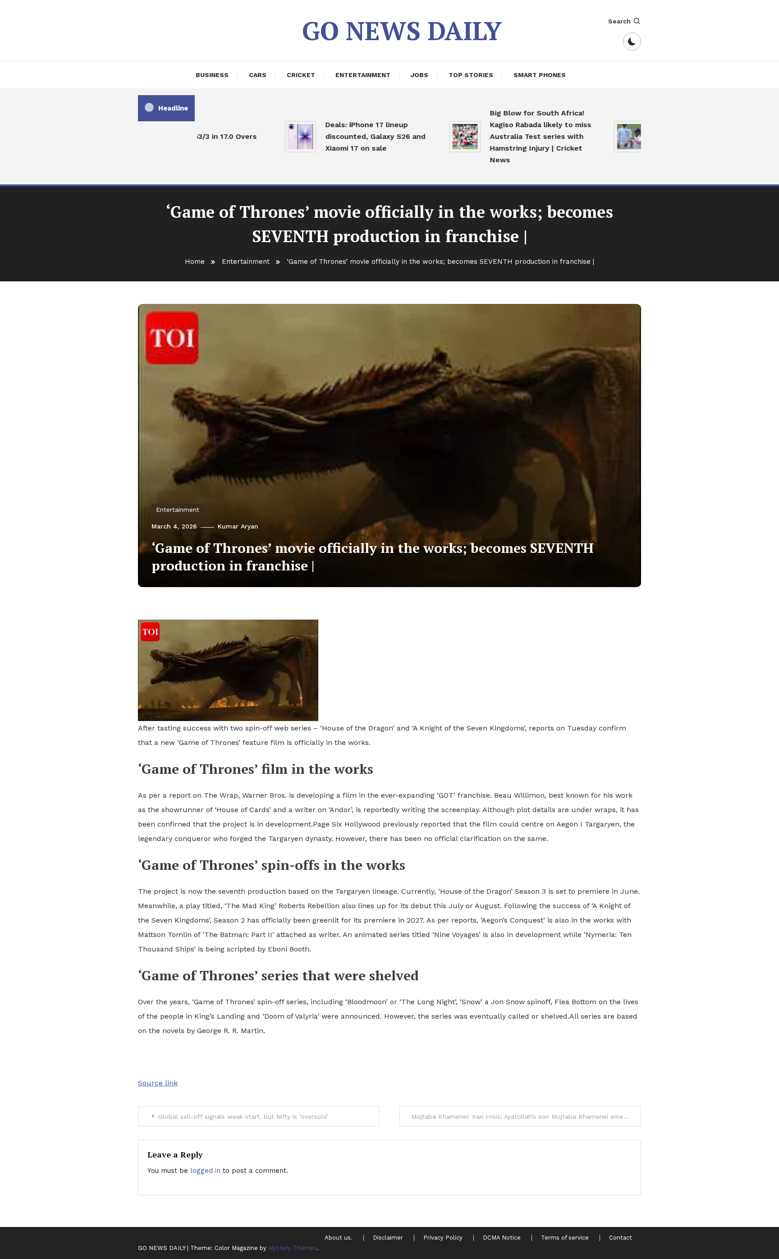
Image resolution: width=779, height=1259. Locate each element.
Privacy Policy (443, 1238)
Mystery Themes (292, 1248)
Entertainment (362, 74)
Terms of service (565, 1238)
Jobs (419, 74)
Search (619, 21)
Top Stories (471, 74)
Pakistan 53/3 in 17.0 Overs (192, 136)
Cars (257, 74)
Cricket (301, 74)
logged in (205, 1171)
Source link (158, 1083)
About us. (339, 1238)
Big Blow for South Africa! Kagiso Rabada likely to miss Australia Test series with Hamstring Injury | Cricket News (523, 136)
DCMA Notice (502, 1238)
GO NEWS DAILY (402, 30)
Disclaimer (388, 1238)
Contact (620, 1238)
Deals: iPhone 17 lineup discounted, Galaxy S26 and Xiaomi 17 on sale (358, 136)
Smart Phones (539, 74)
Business (212, 74)
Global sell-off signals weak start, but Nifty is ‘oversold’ (243, 1116)
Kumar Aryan (238, 526)
